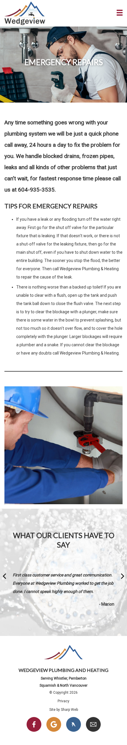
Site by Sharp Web (63, 710)
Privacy (63, 701)
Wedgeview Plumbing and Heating (24, 13)
